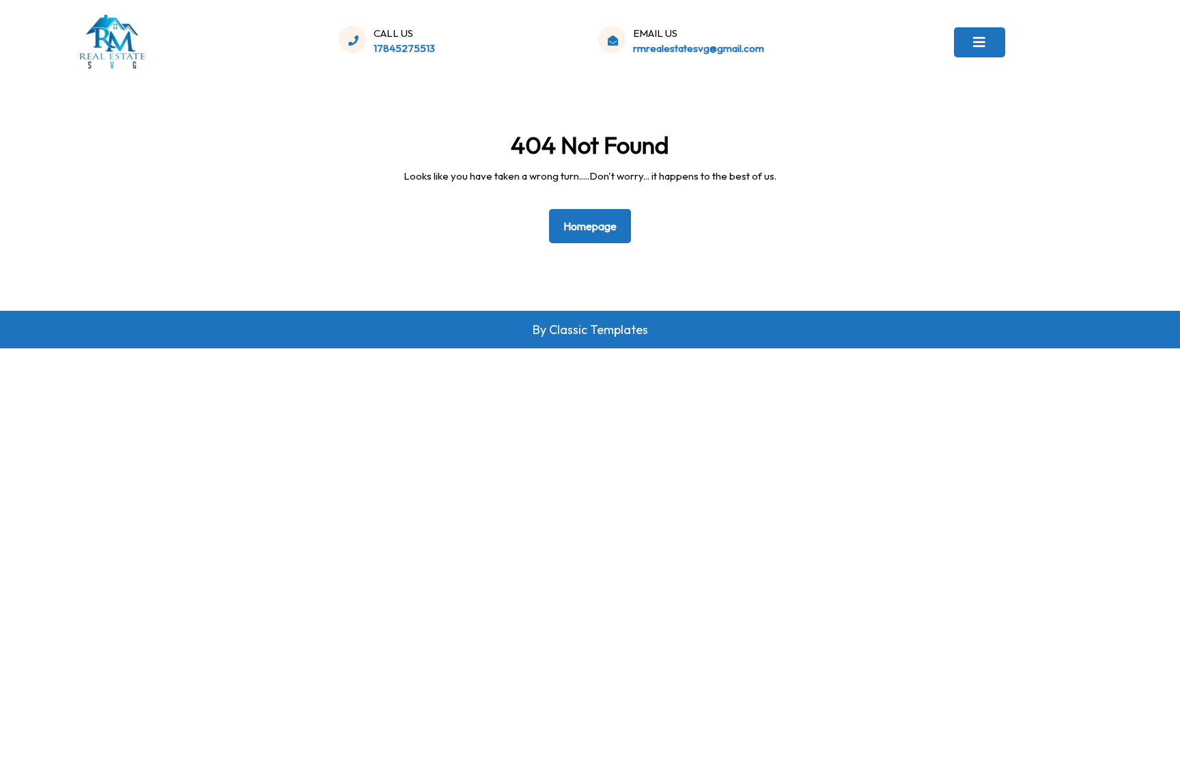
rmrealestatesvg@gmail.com (698, 48)
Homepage (595, 226)
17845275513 (404, 48)
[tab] (979, 42)
